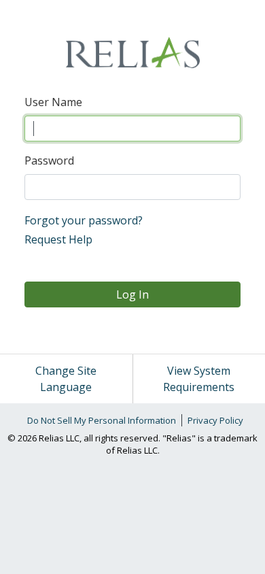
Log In (132, 294)
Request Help (58, 239)
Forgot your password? (83, 220)
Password (49, 160)
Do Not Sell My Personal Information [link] (101, 420)
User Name (53, 102)
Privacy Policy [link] (215, 420)
